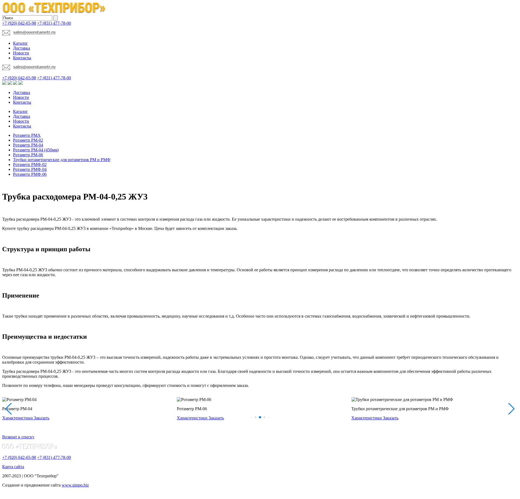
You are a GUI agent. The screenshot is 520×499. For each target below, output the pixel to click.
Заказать (41, 418)
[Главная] (54, 12)
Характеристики (18, 418)
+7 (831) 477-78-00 (54, 23)
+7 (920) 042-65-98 (19, 23)
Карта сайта (13, 466)
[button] (251, 417)
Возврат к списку (18, 437)
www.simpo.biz (75, 485)
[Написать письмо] (29, 34)
